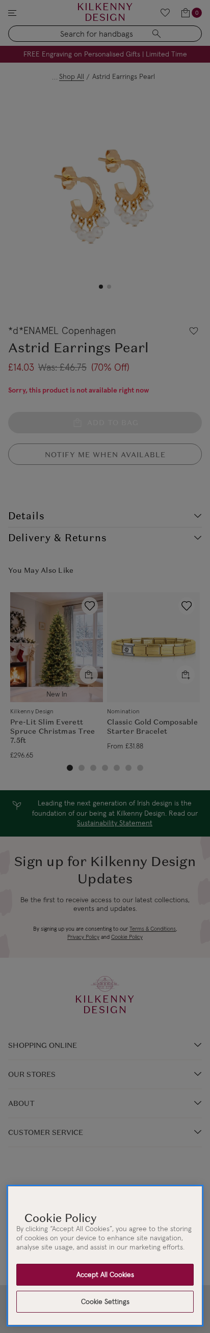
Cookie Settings (105, 1301)
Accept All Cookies (105, 1274)
